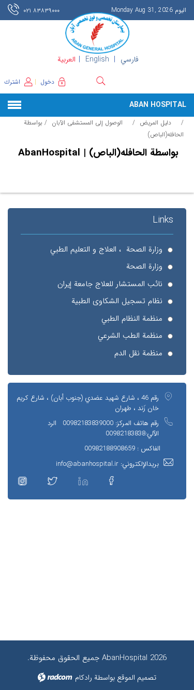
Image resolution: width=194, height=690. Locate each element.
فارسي (130, 59)
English (97, 59)
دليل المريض (155, 123)
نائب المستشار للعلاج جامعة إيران (109, 284)
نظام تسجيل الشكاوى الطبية (116, 301)
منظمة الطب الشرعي (130, 336)
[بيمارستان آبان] (97, 33)
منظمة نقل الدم (138, 353)
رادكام (83, 677)
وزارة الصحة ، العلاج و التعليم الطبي (106, 250)
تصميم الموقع (136, 677)
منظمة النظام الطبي (131, 319)
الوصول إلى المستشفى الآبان (87, 123)
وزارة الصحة (144, 267)
